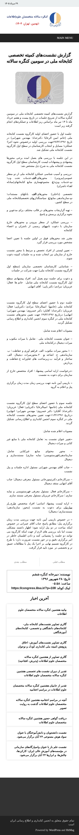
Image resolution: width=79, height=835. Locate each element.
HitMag (70, 830)
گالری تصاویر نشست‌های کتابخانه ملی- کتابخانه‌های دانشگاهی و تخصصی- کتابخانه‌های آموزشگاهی (41, 628)
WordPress (55, 830)
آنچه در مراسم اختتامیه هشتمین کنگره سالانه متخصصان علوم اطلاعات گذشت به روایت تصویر (41, 703)
